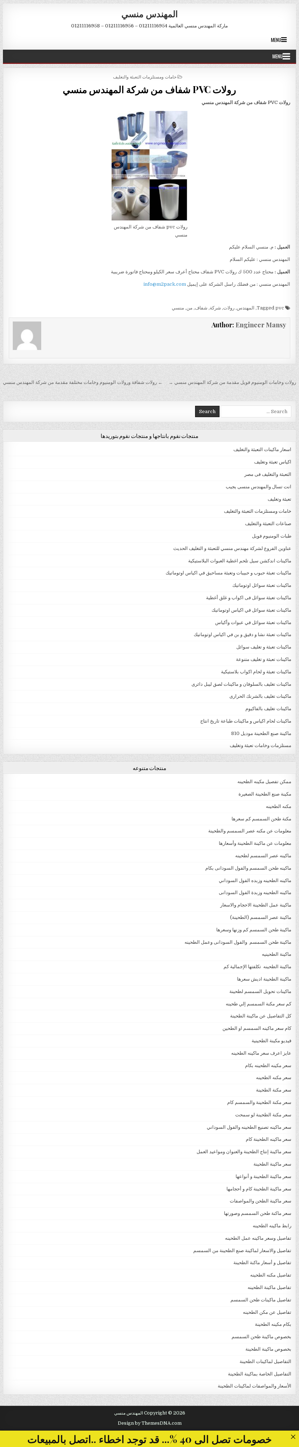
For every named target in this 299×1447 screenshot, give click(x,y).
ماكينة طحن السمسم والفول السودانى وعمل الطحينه (238, 942)
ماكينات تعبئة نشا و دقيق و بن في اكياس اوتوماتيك (242, 634)
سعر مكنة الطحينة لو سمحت (263, 1114)
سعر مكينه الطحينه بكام (268, 1065)
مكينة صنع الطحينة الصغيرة (264, 794)
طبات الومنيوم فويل (271, 536)
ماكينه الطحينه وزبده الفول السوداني (255, 880)
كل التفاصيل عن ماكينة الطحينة (260, 1016)
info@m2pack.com (164, 284)
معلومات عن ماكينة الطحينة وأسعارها (255, 843)
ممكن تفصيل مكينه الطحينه (264, 781)
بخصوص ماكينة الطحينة (268, 1349)
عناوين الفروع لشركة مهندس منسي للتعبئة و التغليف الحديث (232, 548)
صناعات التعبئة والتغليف (268, 523)
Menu (276, 39)
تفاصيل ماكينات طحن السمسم (260, 1299)
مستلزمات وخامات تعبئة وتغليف (260, 745)
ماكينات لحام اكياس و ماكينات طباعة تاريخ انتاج (245, 721)
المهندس (246, 308)
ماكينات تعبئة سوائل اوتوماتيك (261, 585)
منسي (178, 308)
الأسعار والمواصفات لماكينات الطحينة (254, 1386)
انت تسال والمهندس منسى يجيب (258, 486)
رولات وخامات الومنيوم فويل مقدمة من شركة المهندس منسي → (232, 382)
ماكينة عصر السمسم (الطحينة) (260, 917)
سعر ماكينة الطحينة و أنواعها (263, 1176)
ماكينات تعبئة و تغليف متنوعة (263, 659)
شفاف (201, 308)
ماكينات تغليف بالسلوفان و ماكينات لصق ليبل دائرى (241, 684)
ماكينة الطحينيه (276, 954)
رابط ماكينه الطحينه (272, 1225)
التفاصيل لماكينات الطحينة (265, 1361)
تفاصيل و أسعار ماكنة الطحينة (262, 1262)
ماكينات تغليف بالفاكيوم (268, 708)
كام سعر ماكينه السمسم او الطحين (256, 1028)
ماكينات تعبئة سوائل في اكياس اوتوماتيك (251, 610)
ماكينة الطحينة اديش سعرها (264, 979)
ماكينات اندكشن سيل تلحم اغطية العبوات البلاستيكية (239, 560)
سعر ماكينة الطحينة (272, 1164)
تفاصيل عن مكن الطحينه (267, 1312)
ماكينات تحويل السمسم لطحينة (260, 991)
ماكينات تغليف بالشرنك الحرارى (260, 696)
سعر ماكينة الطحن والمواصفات (260, 1201)
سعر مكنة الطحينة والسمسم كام (259, 1102)
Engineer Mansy (261, 324)
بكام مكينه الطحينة (273, 1324)
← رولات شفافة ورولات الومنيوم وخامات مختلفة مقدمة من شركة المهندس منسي (83, 382)
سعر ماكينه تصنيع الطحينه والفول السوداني (249, 1127)
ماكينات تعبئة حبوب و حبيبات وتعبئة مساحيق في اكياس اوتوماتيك (228, 573)
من (189, 308)
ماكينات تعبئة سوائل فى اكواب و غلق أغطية (248, 597)
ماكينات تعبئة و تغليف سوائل (263, 647)
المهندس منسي (149, 13)
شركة (215, 308)
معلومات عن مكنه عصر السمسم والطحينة (249, 831)
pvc (279, 308)
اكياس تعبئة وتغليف (272, 462)
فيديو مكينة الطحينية (271, 1040)
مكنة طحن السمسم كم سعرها (261, 818)
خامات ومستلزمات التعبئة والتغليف (144, 76)
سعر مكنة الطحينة (273, 1090)
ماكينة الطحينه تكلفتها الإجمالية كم (257, 966)
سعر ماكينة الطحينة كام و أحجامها (258, 1189)
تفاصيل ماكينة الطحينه (269, 1287)
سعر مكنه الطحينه (273, 1077)
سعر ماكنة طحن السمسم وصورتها (257, 1213)
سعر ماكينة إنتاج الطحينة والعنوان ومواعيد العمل (244, 1151)
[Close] (293, 1437)
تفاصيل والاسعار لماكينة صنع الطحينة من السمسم (242, 1250)
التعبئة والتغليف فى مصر (267, 474)
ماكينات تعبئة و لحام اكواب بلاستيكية (256, 671)
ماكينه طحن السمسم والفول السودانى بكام (248, 868)
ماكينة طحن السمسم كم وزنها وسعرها (253, 929)
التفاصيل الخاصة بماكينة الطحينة (259, 1374)
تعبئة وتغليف (279, 499)
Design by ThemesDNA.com (150, 1423)
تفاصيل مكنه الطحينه (270, 1275)
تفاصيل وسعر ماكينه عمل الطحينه (258, 1238)
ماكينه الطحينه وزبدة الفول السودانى (255, 892)
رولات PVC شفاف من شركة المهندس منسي (150, 89)
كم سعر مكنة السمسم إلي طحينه (258, 1004)
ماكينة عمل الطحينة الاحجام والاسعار (255, 905)
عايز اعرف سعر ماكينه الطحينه (261, 1053)
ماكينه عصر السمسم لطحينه (263, 855)
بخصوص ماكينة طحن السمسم (261, 1336)
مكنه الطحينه (278, 806)
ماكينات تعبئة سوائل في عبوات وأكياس (253, 622)
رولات (228, 308)
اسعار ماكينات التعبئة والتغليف (262, 449)
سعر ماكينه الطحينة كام (268, 1139)
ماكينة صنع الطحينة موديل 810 (261, 733)
